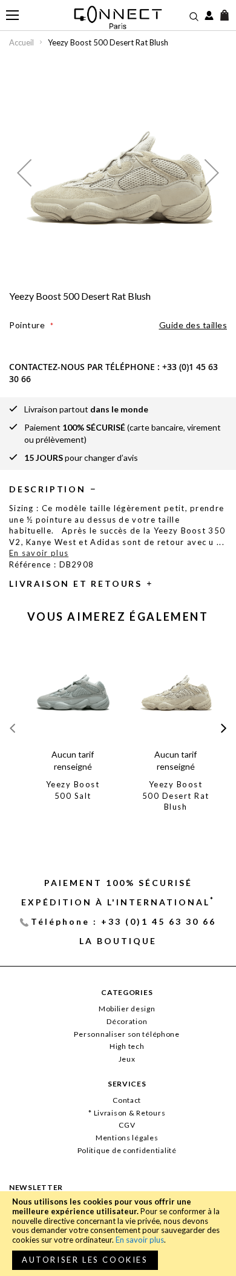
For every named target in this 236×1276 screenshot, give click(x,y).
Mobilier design (127, 1008)
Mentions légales (127, 1137)
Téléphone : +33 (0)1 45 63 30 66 (123, 921)
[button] (24, 173)
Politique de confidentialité (127, 1150)
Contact (127, 1100)
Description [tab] (47, 489)
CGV (127, 1124)
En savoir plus (140, 1240)
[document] (118, 1233)
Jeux (127, 1058)
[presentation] (223, 728)
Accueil (21, 42)
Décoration (127, 1021)
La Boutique (118, 941)
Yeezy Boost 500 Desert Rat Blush (175, 795)
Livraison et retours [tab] (75, 583)
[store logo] (118, 17)
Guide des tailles (193, 325)
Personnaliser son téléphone (126, 1034)
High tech (127, 1046)
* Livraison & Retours (126, 1112)
